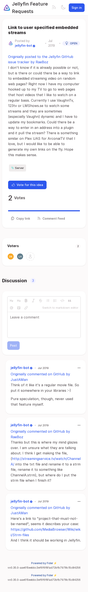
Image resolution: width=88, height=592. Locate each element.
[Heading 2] (11, 300)
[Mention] (11, 308)
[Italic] (33, 300)
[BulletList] (48, 300)
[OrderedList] (55, 300)
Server (19, 168)
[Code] (62, 300)
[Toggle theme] (63, 7)
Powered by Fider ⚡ (44, 563)
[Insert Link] (26, 308)
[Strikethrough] (40, 300)
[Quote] (69, 300)
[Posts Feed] (54, 7)
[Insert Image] (19, 308)
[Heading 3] (19, 300)
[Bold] (26, 300)
